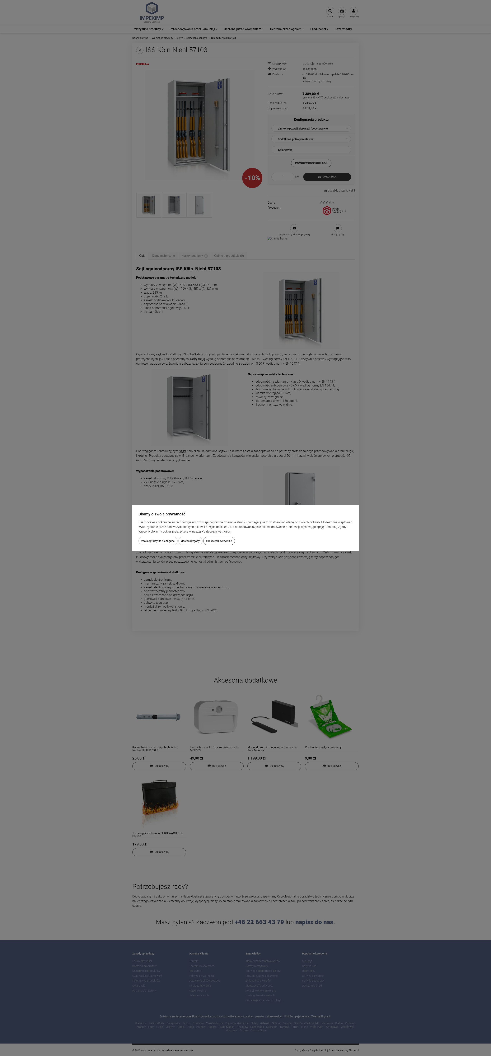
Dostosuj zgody (190, 540)
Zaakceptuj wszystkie (219, 540)
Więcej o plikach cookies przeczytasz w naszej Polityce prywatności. (184, 531)
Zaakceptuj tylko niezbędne (158, 540)
